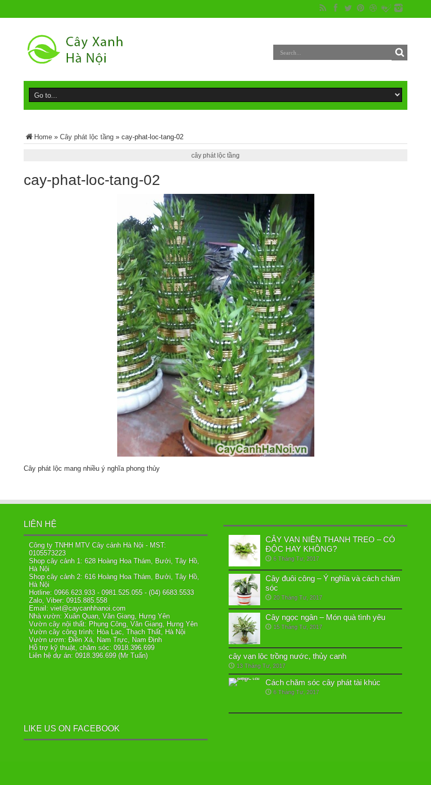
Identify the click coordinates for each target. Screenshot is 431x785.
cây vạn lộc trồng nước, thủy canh (287, 656)
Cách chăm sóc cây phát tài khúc (323, 682)
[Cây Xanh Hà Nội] (79, 49)
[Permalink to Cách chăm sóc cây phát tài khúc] (244, 693)
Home (43, 137)
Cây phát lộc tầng (87, 137)
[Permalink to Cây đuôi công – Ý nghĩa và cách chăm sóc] (244, 589)
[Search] (399, 52)
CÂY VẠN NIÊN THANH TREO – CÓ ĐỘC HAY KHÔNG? (330, 544)
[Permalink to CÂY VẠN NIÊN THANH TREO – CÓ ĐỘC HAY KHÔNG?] (244, 550)
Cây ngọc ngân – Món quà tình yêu (325, 617)
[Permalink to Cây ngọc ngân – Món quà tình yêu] (244, 628)
